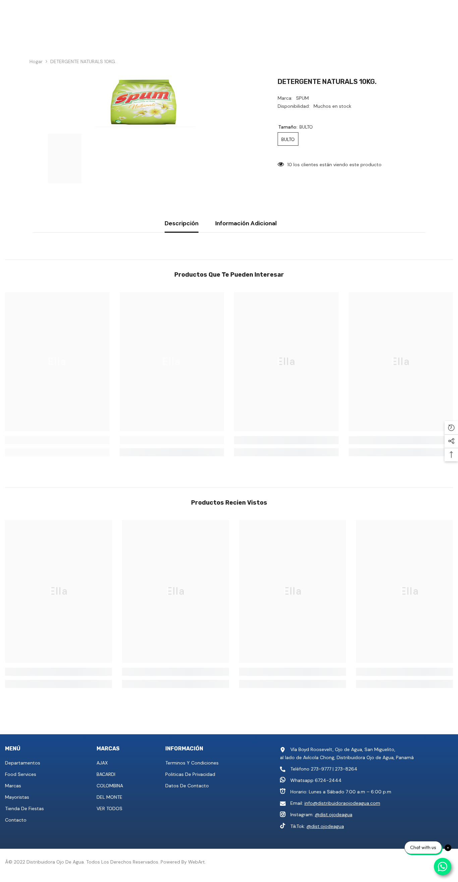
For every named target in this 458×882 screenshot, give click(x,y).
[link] (57, 440)
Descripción (181, 223)
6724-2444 (328, 780)
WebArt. (197, 862)
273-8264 (346, 769)
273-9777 (321, 769)
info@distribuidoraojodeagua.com (342, 803)
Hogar (36, 61)
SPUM (302, 98)
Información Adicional (246, 223)
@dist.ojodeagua (333, 814)
